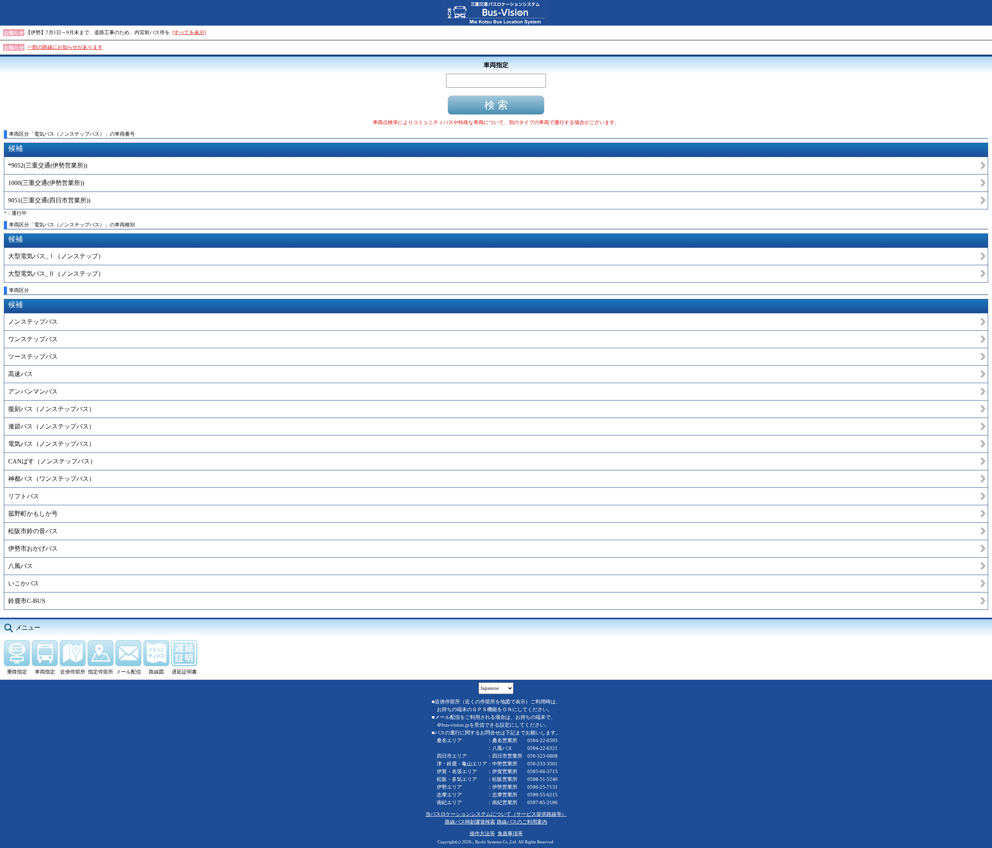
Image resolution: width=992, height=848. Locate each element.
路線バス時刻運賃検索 (470, 822)
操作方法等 (482, 833)
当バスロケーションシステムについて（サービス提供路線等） (496, 814)
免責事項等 (510, 833)
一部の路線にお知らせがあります (65, 47)
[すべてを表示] (189, 32)
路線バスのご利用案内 (522, 822)
